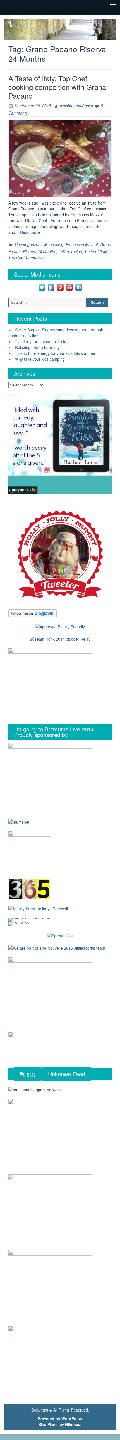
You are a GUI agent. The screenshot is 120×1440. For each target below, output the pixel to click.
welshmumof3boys (76, 105)
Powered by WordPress (60, 1418)
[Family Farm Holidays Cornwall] (38, 908)
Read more (30, 232)
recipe (76, 251)
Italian (63, 251)
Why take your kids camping (40, 359)
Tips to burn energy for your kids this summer (55, 353)
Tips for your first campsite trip (42, 341)
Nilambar (73, 1424)
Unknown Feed (66, 1074)
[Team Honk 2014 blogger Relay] (60, 638)
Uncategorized (27, 244)
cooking (56, 244)
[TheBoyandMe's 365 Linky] (29, 888)
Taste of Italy (95, 251)
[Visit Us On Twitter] (41, 286)
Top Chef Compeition (27, 257)
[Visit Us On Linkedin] (78, 286)
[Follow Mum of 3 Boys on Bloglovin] (32, 613)
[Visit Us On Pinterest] (60, 286)
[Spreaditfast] (60, 935)
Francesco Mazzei (82, 244)
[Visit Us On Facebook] (51, 286)
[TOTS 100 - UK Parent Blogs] (31, 919)
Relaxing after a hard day (37, 347)
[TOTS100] (19, 923)
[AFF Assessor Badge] (60, 626)
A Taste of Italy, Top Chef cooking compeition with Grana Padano (57, 87)
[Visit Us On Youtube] (69, 286)
